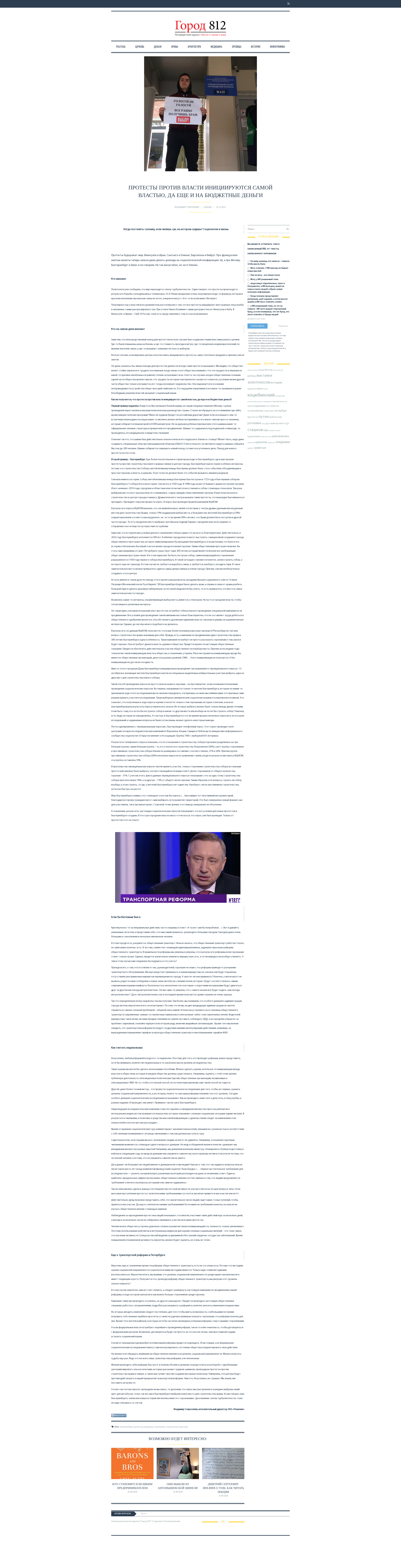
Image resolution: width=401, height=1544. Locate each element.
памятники (269, 411)
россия (278, 417)
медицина (268, 402)
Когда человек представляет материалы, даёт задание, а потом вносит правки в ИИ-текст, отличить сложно (267, 299)
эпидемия (283, 442)
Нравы (174, 46)
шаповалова (280, 436)
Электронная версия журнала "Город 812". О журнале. (137, 1521)
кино (260, 388)
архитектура (252, 370)
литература (280, 396)
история (276, 382)
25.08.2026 (132, 1492)
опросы (274, 406)
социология (171, 1427)
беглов (268, 370)
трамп (277, 431)
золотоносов (258, 382)
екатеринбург (126, 1427)
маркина (260, 402)
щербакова (271, 443)
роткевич (254, 423)
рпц (263, 424)
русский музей (274, 423)
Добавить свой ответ (256, 319)
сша (265, 430)
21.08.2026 (223, 1496)
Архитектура (194, 46)
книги (265, 389)
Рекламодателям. (171, 1521)
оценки (208, 207)
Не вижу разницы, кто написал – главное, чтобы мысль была (268, 262)
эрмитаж (260, 447)
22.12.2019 (221, 207)
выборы (251, 376)
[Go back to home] (200, 25)
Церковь (139, 46)
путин (263, 417)
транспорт (183, 1427)
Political (121, 46)
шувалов (261, 442)
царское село (266, 437)
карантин (251, 389)
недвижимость (261, 406)
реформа (148, 1427)
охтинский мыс (255, 411)
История (255, 46)
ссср (286, 423)
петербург (280, 410)
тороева (272, 431)
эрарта (250, 448)
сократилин (159, 1427)
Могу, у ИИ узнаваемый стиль (264, 279)
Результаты (283, 326)
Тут (142, 1514)
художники (253, 436)
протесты (138, 1427)
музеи (284, 402)
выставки (264, 376)
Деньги (157, 46)
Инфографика (277, 46)
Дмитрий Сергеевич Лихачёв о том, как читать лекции (223, 1488)
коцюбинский (261, 395)
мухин (250, 406)
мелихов (277, 401)
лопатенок (251, 402)
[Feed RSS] (288, 4)
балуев (261, 370)
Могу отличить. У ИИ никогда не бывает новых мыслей (267, 269)
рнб (271, 417)
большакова (278, 370)
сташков (255, 430)
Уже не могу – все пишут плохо (265, 275)
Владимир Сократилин (187, 207)
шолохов (251, 443)
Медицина (216, 46)
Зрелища (236, 46)
